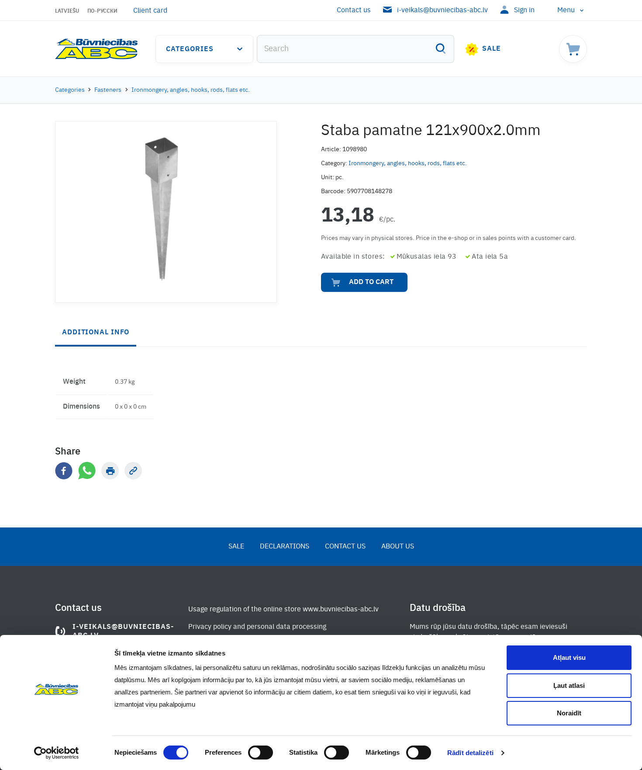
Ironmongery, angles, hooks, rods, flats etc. (190, 90)
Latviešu (67, 11)
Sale (491, 48)
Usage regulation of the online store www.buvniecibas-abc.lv (283, 609)
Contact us (354, 10)
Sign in (524, 10)
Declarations (284, 546)
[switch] (260, 753)
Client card (150, 10)
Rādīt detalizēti (470, 752)
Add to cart (371, 282)
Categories (190, 49)
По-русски (102, 11)
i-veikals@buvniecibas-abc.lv (442, 10)
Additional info (95, 332)
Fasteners (107, 90)
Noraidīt (569, 713)
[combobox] (355, 49)
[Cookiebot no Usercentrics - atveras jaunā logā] (56, 753)
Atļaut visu (569, 657)
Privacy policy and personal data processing (257, 627)
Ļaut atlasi (569, 685)
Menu (566, 10)
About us (397, 546)
